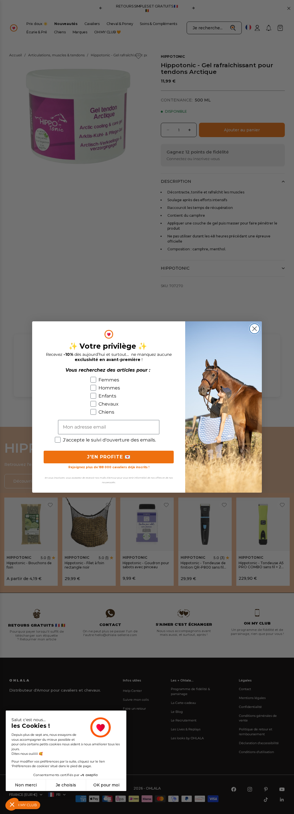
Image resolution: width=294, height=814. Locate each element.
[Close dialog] (254, 329)
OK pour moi (106, 785)
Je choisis (66, 785)
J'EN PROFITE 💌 (109, 457)
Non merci (26, 785)
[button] (12, 804)
